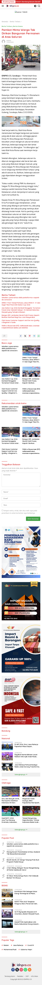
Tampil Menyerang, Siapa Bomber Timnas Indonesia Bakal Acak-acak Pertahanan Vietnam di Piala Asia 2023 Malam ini (30, 820)
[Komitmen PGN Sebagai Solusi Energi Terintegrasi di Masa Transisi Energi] (7, 893)
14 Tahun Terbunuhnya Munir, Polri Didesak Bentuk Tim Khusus (22, 877)
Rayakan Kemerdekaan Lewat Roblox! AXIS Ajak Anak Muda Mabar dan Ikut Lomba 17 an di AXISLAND (26, 756)
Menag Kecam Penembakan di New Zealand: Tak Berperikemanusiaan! (23, 853)
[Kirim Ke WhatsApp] (38, 336)
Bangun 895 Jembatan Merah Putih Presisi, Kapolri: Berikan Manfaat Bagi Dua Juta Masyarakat (21, 316)
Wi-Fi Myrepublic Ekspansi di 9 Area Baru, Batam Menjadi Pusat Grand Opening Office (27, 913)
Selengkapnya (20, 775)
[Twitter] (17, 970)
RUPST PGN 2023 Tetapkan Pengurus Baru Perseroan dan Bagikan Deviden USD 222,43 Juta (27, 903)
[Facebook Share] (20, 336)
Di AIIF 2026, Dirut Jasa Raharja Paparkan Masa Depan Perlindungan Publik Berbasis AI (26, 745)
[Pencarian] (39, 6)
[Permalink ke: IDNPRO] (3, 41)
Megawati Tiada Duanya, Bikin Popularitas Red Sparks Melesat (31, 801)
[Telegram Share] (34, 336)
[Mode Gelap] (35, 6)
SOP (27, 976)
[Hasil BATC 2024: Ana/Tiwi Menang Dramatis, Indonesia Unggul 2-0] (11, 811)
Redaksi (20, 976)
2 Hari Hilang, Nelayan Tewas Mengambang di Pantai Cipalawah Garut (23, 869)
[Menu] (3, 6)
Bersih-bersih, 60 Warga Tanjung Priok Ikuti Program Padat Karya (23, 861)
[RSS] (29, 970)
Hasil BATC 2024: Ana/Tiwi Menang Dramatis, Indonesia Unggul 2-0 (9, 820)
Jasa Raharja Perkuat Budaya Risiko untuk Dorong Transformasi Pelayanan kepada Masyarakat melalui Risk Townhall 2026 (27, 766)
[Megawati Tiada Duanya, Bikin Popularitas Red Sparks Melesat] (31, 792)
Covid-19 (30, 945)
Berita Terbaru (7, 26)
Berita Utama (18, 26)
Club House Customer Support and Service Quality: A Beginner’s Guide (21, 321)
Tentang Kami (9, 976)
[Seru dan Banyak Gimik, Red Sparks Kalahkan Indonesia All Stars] (11, 792)
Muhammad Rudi (10, 950)
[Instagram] (21, 970)
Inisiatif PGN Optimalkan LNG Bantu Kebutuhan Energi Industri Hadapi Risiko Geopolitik (27, 923)
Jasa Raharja (18, 945)
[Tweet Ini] (25, 336)
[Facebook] (13, 970)
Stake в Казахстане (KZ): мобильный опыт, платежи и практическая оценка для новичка (20, 327)
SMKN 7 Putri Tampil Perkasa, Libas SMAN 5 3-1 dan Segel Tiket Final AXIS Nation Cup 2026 (21, 304)
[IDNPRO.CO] (12, 6)
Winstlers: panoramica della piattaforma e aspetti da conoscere (20, 299)
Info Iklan (34, 976)
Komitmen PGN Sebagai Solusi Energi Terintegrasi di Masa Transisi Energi (26, 893)
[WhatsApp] (25, 970)
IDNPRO (8, 41)
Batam (6, 945)
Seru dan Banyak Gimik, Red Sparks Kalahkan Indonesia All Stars (10, 801)
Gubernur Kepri (26, 950)
